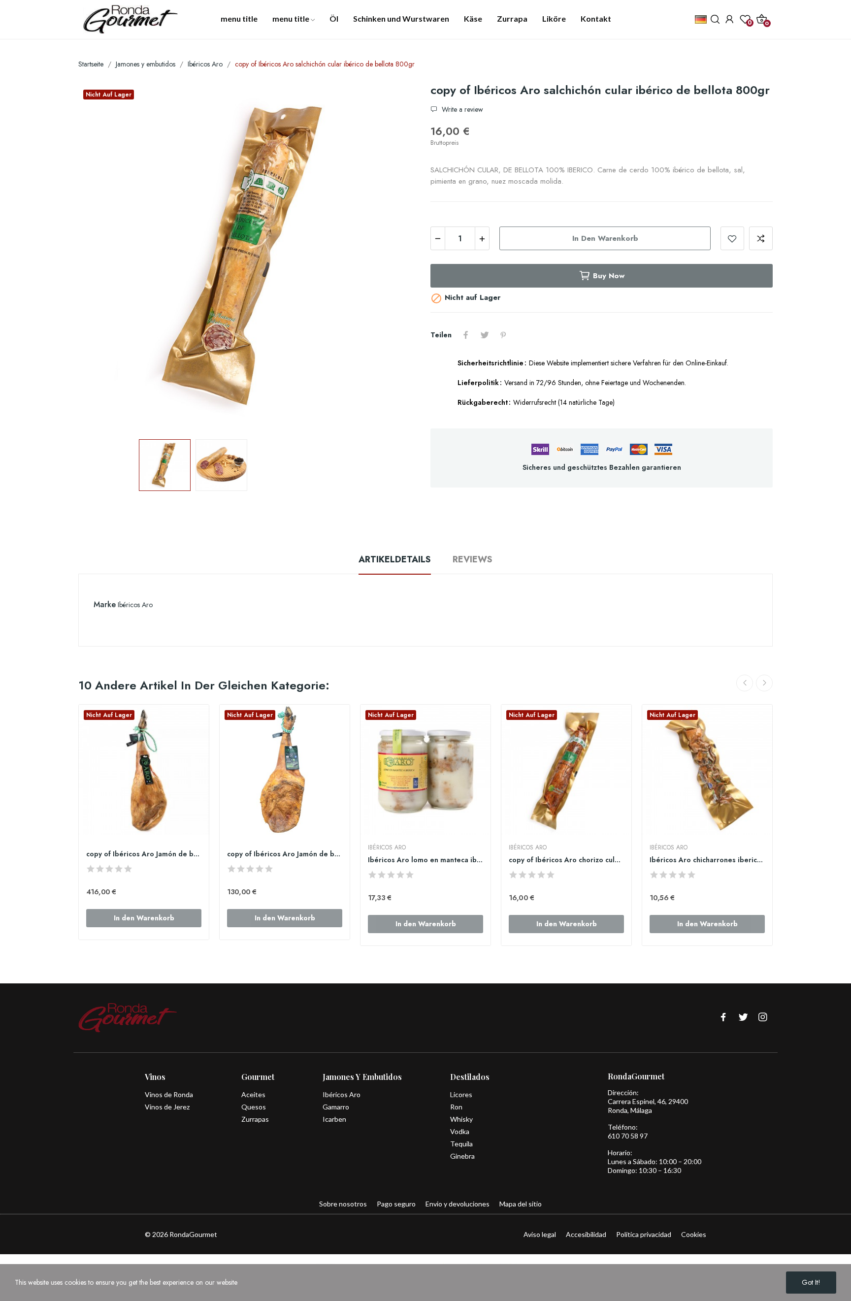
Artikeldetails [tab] (395, 559)
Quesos (253, 1107)
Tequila (461, 1143)
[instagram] (763, 1017)
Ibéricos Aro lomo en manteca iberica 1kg (425, 860)
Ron (456, 1107)
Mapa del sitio (520, 1204)
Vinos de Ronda (169, 1094)
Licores (461, 1094)
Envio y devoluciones (458, 1204)
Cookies (693, 1234)
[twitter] (743, 1017)
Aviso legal (540, 1234)
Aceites (253, 1094)
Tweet (484, 334)
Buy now (608, 275)
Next (397, 256)
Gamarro (336, 1107)
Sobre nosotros (343, 1204)
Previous (101, 256)
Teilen (466, 334)
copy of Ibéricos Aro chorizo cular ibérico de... (566, 860)
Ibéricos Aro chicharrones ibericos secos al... (707, 860)
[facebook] (723, 1017)
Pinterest (503, 334)
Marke (105, 604)
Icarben (334, 1119)
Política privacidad (643, 1234)
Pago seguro (396, 1204)
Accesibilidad (586, 1234)
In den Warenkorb (605, 238)
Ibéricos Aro (135, 605)
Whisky (461, 1119)
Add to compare (761, 238)
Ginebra (462, 1156)
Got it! (811, 1282)
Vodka (459, 1131)
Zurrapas (255, 1119)
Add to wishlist (732, 238)
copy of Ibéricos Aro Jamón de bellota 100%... (143, 854)
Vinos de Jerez (167, 1107)
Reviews (472, 559)
